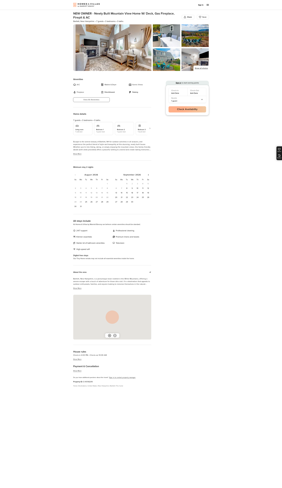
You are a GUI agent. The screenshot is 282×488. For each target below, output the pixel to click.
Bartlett (112, 386)
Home (75, 386)
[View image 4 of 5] (166, 59)
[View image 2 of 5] (166, 35)
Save (204, 17)
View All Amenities (91, 100)
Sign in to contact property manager (122, 377)
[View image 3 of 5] (195, 35)
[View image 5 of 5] (195, 59)
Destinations (82, 386)
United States (92, 386)
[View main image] (112, 47)
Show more (77, 154)
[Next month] (148, 174)
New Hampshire (103, 386)
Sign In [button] (200, 5)
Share (189, 17)
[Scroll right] (150, 128)
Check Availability (187, 109)
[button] (86, 202)
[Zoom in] (109, 335)
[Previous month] (75, 174)
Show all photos (201, 68)
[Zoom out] (115, 335)
